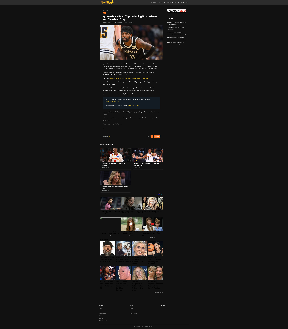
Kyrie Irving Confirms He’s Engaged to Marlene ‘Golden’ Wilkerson (128, 78)
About (131, 308)
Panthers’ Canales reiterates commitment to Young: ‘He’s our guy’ (176, 33)
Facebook (157, 136)
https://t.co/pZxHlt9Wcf (112, 101)
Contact (132, 311)
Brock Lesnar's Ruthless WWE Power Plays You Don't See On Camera (122, 286)
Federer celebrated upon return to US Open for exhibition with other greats (176, 38)
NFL (179, 2)
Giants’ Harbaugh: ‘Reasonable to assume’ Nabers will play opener (175, 43)
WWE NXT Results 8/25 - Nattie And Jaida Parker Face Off (106, 285)
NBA (182, 2)
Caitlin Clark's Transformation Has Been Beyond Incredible (155, 260)
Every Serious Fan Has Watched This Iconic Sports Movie (123, 259)
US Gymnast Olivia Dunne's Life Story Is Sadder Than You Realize (139, 260)
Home (104, 10)
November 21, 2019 (133, 105)
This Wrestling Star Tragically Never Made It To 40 (107, 259)
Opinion (101, 318)
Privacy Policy (133, 313)
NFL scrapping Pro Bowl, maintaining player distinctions (176, 23)
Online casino (171, 2)
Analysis (101, 311)
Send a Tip (162, 2)
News (100, 308)
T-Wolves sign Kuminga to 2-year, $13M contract (175, 28)
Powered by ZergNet (158, 292)
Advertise (154, 2)
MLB (187, 2)
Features (101, 315)
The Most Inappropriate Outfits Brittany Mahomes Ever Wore (137, 286)
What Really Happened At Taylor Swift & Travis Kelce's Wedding (155, 285)
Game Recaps (102, 313)
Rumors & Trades (103, 320)
